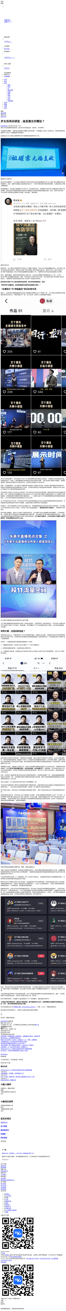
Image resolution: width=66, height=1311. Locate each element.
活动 (5, 108)
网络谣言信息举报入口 (7, 1180)
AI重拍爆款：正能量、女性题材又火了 (12, 1073)
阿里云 (7, 1255)
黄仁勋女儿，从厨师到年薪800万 (11, 1038)
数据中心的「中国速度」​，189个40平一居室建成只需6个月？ (18, 1153)
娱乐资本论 (4, 126)
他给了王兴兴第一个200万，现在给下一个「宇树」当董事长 (19, 1039)
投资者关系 (4, 1171)
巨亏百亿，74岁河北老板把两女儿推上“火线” (14, 1050)
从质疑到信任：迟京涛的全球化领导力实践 (14, 1041)
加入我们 (3, 1178)
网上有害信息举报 (15, 1256)
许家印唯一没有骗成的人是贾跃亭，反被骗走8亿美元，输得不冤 (20, 1036)
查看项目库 (4, 1122)
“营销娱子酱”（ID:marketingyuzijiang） (24, 1007)
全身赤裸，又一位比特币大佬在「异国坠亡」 (14, 1047)
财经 (9, 86)
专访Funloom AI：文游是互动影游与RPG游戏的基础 (16, 1048)
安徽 (9, 92)
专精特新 (10, 101)
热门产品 (3, 1185)
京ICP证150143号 (45, 1258)
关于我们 (3, 1174)
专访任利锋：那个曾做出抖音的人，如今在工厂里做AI (17, 1045)
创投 (9, 95)
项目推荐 (10, 90)
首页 (5, 79)
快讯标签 (3, 1189)
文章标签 (3, 1187)
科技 (9, 99)
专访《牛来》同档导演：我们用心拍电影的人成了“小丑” (18, 1076)
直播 (5, 102)
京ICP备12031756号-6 (32, 1258)
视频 (5, 104)
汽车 (9, 97)
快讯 (5, 81)
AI (8, 88)
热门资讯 (3, 1183)
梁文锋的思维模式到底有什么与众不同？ (13, 1043)
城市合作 (3, 1165)
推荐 (9, 85)
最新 (9, 93)
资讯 (5, 83)
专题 (5, 106)
